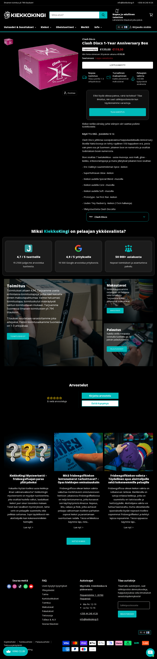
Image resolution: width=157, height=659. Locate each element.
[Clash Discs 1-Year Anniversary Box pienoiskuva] (8, 42)
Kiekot (45, 27)
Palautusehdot (42, 641)
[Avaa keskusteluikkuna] (150, 652)
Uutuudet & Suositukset (19, 27)
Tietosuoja (47, 615)
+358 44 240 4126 (145, 3)
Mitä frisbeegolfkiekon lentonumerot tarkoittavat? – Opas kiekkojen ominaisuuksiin (78, 479)
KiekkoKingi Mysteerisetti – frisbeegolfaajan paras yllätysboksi (28, 479)
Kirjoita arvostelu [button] (100, 395)
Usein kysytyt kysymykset (54, 585)
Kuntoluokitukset (50, 598)
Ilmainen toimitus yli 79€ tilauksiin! (18, 3)
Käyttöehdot (9, 641)
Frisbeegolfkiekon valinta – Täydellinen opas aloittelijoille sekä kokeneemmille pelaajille (128, 479)
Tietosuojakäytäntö (13, 645)
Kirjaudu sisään (141, 27)
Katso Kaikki (78, 541)
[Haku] (103, 15)
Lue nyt (27, 527)
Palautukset (48, 611)
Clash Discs (88, 39)
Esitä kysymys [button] (100, 403)
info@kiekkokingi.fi (126, 3)
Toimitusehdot (25, 641)
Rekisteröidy (127, 614)
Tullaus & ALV (49, 619)
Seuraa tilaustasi (50, 623)
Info (97, 27)
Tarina (45, 594)
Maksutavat (48, 607)
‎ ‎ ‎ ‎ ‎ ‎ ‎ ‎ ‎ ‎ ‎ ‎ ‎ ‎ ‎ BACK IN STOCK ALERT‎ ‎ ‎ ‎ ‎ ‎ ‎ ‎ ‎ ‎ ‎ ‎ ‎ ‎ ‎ (117, 112)
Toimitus (46, 602)
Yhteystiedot (48, 590)
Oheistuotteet (65, 27)
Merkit (85, 27)
